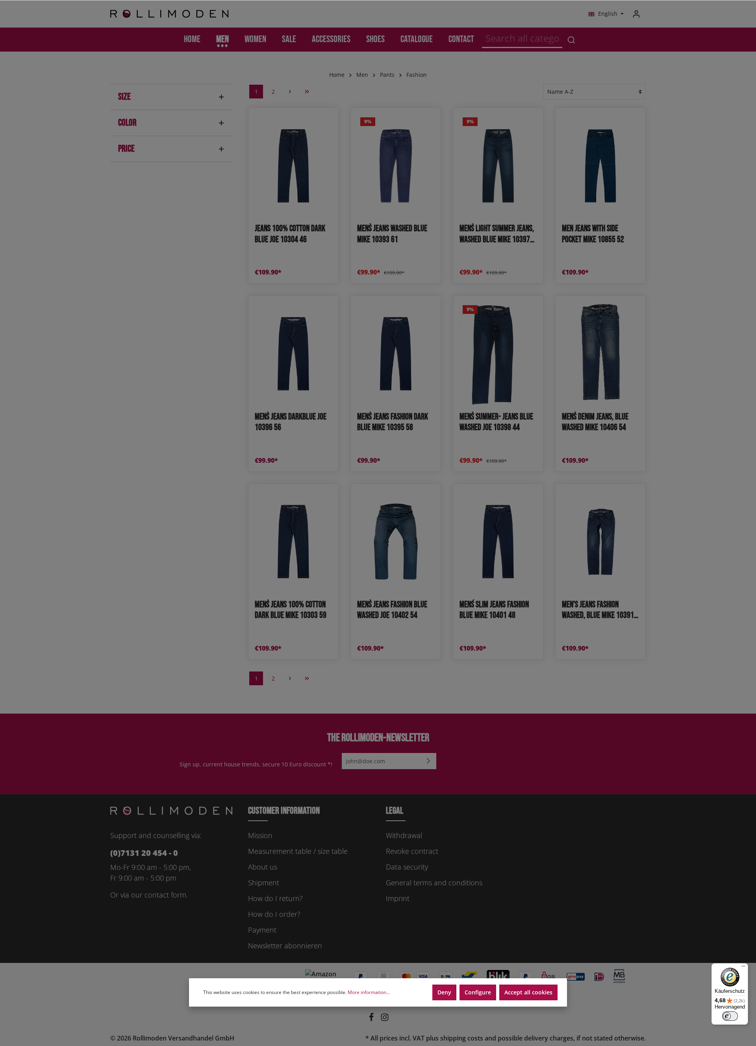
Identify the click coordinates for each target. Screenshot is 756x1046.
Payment (262, 930)
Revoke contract (412, 851)
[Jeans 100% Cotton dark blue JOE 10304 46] (293, 165)
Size (124, 96)
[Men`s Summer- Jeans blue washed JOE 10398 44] (498, 353)
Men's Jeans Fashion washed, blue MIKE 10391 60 (598, 610)
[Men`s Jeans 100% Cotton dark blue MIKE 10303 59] (293, 541)
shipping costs (461, 1038)
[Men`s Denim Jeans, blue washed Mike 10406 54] (600, 353)
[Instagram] (384, 1019)
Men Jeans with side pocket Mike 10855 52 (593, 234)
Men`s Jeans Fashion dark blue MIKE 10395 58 (392, 422)
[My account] (636, 14)
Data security (407, 867)
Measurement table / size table (298, 851)
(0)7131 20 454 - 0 (144, 853)
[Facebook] (372, 1019)
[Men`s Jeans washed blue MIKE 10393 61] (395, 165)
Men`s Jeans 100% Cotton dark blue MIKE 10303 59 (290, 610)
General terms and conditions (434, 882)
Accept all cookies (528, 992)
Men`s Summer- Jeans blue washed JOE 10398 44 (496, 422)
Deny (444, 992)
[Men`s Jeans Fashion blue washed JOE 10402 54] (395, 541)
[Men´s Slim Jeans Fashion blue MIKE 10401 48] (498, 541)
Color (127, 122)
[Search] (571, 40)
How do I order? (274, 914)
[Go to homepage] (169, 14)
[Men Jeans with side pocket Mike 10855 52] (600, 165)
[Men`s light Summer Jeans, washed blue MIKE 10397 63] (498, 165)
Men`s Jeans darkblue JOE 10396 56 (290, 422)
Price (126, 148)
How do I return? (275, 898)
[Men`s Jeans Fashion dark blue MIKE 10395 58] (395, 353)
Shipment (263, 882)
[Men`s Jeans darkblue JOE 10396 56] (293, 353)
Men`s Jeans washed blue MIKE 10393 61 (392, 234)
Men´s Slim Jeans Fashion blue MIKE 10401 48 (494, 610)
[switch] (730, 1016)
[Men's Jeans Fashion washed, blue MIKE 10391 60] (600, 541)
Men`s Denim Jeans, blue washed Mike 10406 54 (595, 422)
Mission (260, 835)
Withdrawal (404, 835)
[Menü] (743, 968)
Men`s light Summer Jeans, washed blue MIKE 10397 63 (497, 234)
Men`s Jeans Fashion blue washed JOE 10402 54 (392, 610)
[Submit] (428, 761)
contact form (165, 894)
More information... (369, 992)
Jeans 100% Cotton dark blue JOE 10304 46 (290, 234)
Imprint (398, 898)
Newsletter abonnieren (285, 945)
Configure (478, 992)
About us (262, 867)
